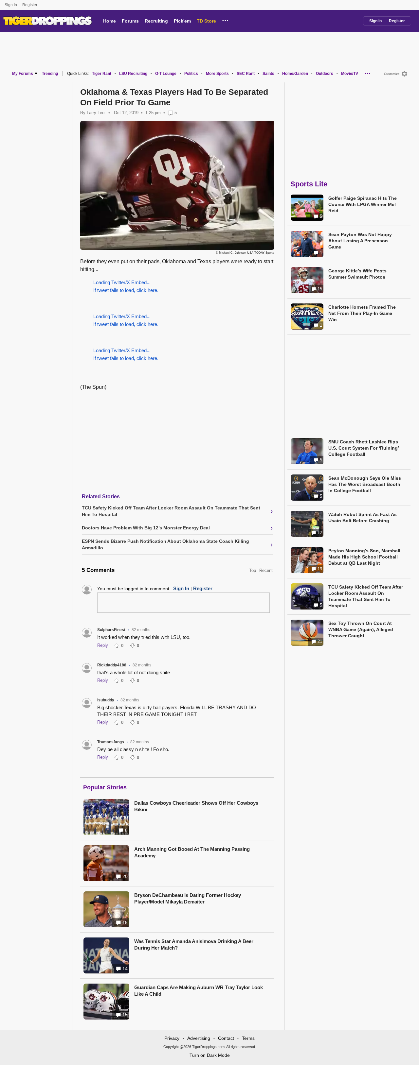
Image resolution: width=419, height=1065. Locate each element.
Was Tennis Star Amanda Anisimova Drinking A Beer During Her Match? (193, 944)
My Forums (22, 73)
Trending (50, 73)
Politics (191, 73)
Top (252, 570)
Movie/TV (349, 73)
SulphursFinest (111, 629)
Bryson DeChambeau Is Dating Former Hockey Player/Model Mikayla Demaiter (187, 898)
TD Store (206, 21)
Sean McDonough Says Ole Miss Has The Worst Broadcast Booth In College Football (364, 484)
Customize (392, 74)
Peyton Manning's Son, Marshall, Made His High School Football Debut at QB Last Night (365, 557)
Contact (226, 1038)
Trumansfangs (110, 742)
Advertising (198, 1038)
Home (109, 21)
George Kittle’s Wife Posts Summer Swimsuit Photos (357, 274)
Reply (102, 645)
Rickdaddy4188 (111, 665)
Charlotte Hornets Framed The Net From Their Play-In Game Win (362, 313)
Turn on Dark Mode (210, 1055)
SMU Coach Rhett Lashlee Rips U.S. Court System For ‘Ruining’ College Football (363, 448)
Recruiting (156, 21)
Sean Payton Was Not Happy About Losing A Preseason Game (360, 240)
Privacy (171, 1038)
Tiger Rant (101, 73)
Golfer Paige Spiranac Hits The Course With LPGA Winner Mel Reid (362, 204)
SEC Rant (246, 73)
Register (30, 5)
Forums (130, 21)
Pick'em (182, 21)
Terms (248, 1038)
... (225, 19)
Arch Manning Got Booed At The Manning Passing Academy (192, 852)
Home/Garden (295, 73)
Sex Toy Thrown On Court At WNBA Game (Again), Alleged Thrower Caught (360, 629)
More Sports (217, 73)
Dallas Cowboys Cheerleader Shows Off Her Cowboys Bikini (196, 806)
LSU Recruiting (133, 73)
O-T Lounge (165, 73)
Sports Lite (308, 184)
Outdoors (324, 73)
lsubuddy (105, 700)
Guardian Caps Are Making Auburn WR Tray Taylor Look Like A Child (198, 991)
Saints (268, 73)
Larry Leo (95, 112)
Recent (266, 570)
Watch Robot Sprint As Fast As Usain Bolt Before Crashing (362, 517)
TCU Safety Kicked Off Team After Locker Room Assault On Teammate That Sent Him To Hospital (365, 596)
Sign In (11, 5)
